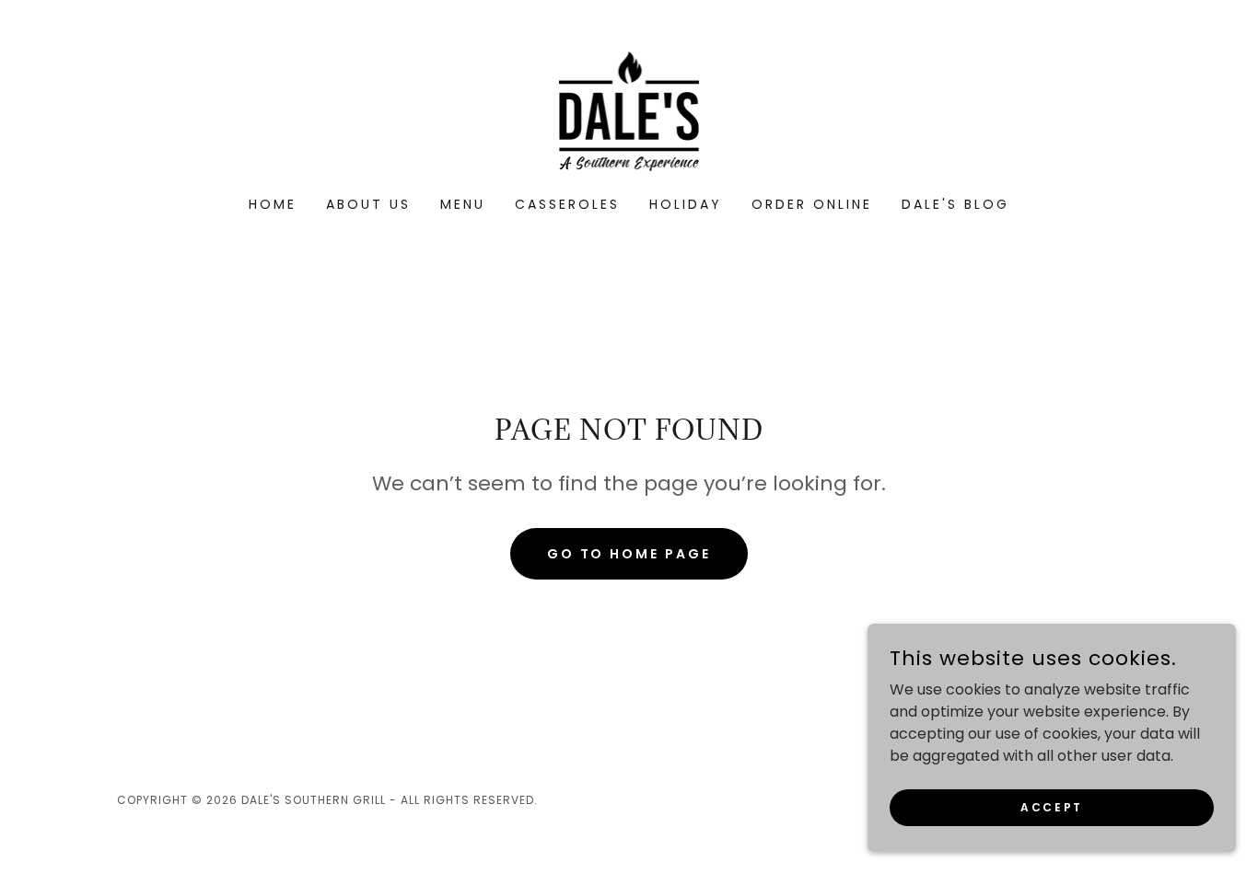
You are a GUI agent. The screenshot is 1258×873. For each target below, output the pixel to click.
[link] (629, 110)
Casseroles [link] (567, 204)
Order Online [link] (811, 204)
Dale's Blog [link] (955, 204)
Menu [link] (462, 204)
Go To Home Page (629, 554)
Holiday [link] (685, 204)
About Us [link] (368, 204)
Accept (1051, 806)
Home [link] (273, 204)
